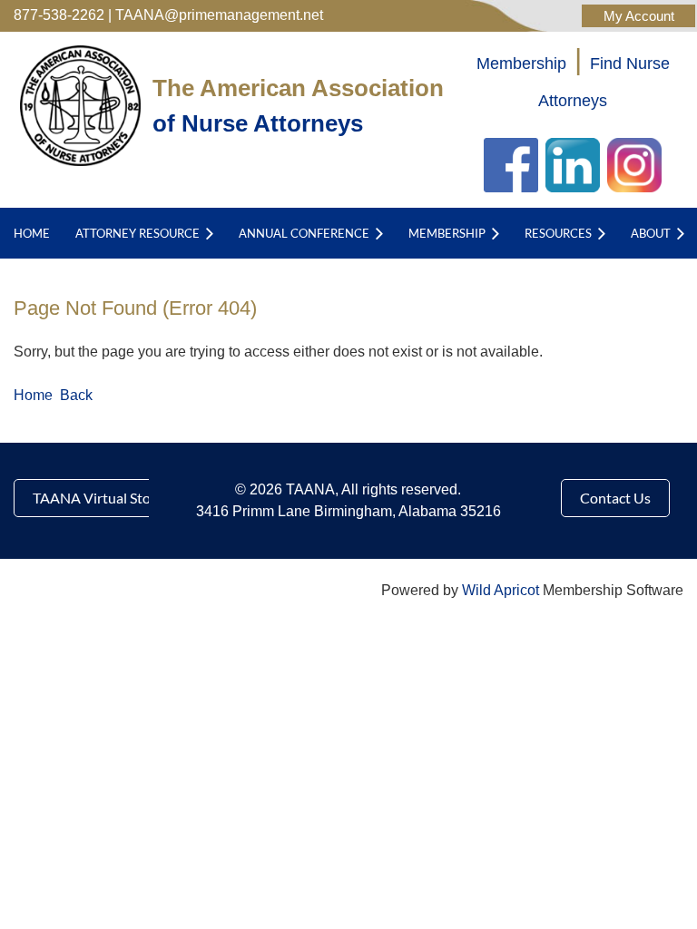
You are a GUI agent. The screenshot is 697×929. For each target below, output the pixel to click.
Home (33, 395)
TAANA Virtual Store (98, 497)
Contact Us (615, 497)
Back (76, 395)
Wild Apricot (500, 590)
